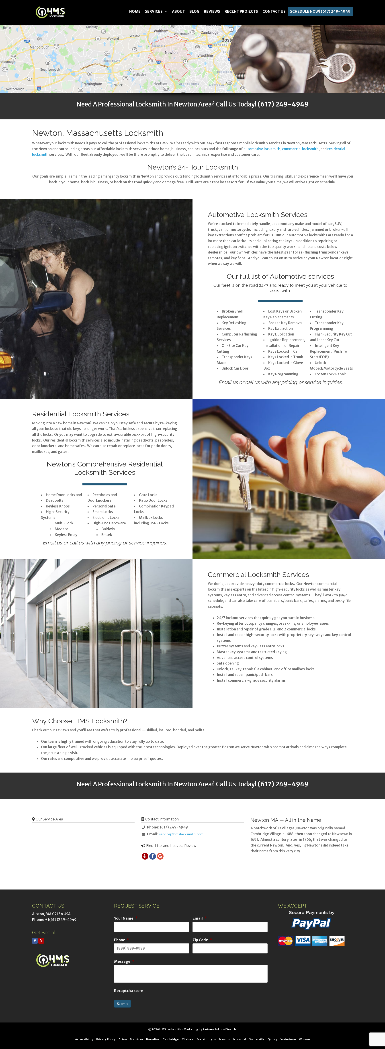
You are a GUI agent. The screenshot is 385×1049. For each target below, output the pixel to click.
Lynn (213, 1039)
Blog (194, 11)
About (178, 11)
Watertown (288, 1039)
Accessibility (84, 1039)
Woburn (304, 1039)
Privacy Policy (105, 1039)
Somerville (256, 1039)
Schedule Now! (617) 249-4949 (320, 11)
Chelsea (187, 1039)
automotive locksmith (262, 149)
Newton (224, 1039)
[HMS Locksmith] (54, 12)
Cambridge (171, 1039)
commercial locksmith (300, 149)
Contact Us (274, 11)
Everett (202, 1039)
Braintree (136, 1039)
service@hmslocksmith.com (181, 834)
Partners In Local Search (219, 1029)
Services (154, 11)
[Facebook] (35, 941)
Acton (123, 1039)
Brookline (153, 1039)
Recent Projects (241, 11)
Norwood (239, 1039)
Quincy (272, 1039)
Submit (122, 1004)
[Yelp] (41, 941)
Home (135, 11)
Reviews (212, 11)
